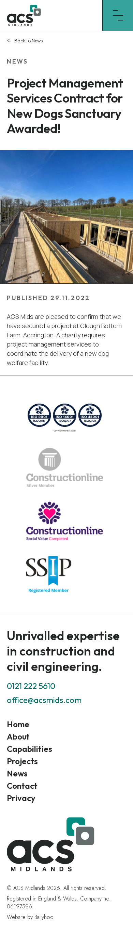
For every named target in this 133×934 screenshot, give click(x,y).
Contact (22, 786)
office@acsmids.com (44, 700)
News (17, 773)
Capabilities (29, 749)
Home (18, 724)
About (18, 736)
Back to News (28, 41)
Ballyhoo (43, 917)
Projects (22, 761)
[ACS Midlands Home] (51, 15)
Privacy (21, 798)
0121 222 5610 (31, 686)
